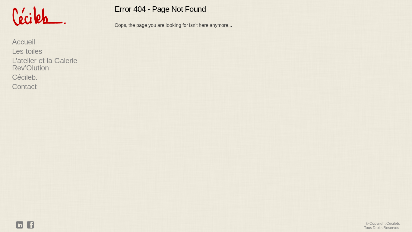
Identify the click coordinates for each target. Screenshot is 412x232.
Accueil (23, 42)
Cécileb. (25, 77)
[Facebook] (30, 225)
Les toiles (27, 51)
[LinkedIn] (19, 225)
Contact (24, 86)
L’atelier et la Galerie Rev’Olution (44, 64)
